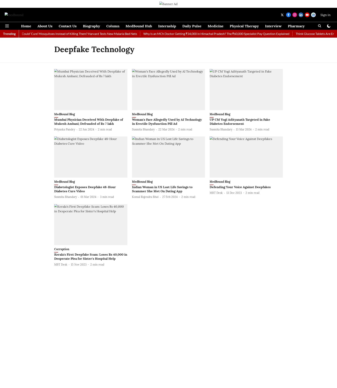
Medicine (215, 26)
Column (112, 26)
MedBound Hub (139, 26)
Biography (91, 26)
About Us (44, 26)
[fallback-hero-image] (90, 89)
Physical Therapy (244, 26)
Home (26, 26)
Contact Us (68, 26)
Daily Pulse (191, 26)
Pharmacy (296, 26)
